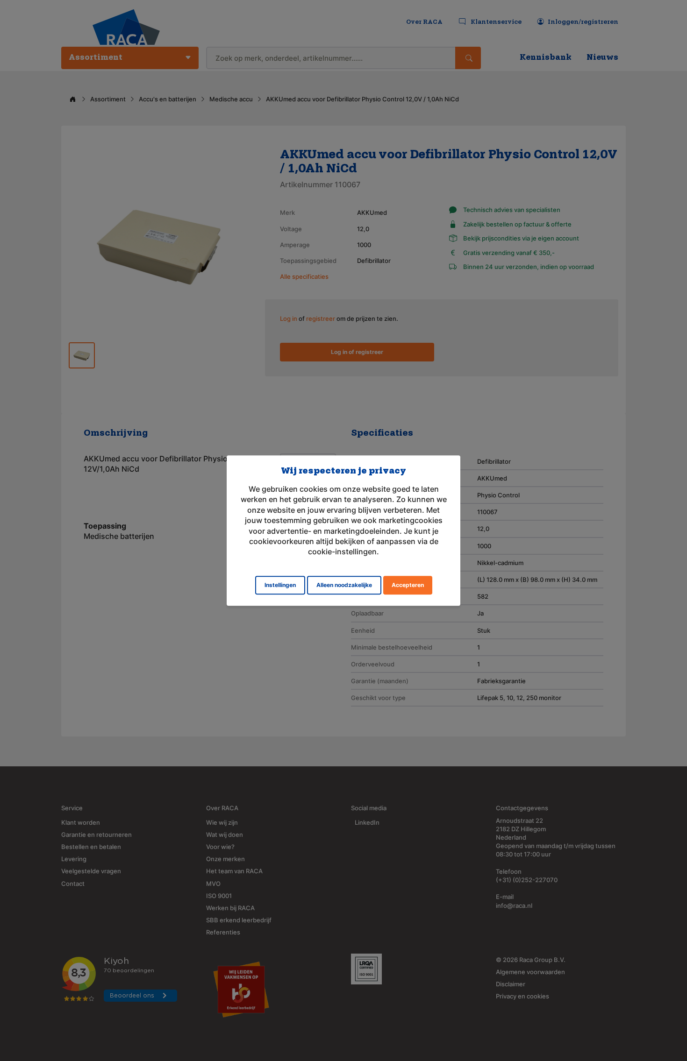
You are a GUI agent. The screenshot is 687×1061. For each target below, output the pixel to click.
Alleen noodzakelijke (344, 584)
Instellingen (280, 584)
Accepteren (408, 584)
